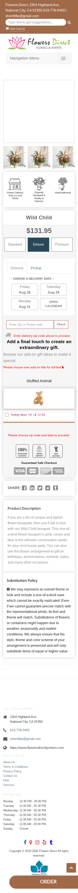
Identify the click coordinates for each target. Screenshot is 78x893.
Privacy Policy (12, 771)
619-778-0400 (54, 10)
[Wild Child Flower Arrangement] (14, 157)
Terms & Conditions (15, 766)
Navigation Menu (24, 58)
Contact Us (10, 775)
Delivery (17, 268)
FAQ (6, 780)
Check (61, 324)
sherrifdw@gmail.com (22, 16)
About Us (9, 762)
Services (8, 785)
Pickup (36, 268)
